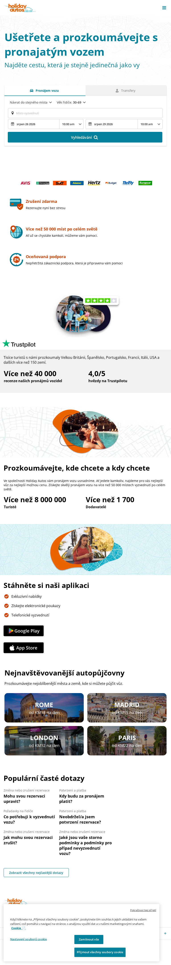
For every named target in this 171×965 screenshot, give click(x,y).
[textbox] (85, 113)
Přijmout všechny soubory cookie (100, 952)
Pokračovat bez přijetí (143, 910)
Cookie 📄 (18, 928)
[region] (81, 932)
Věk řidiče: (69, 102)
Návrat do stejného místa (28, 102)
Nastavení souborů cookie (28, 939)
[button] (164, 8)
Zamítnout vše (89, 939)
